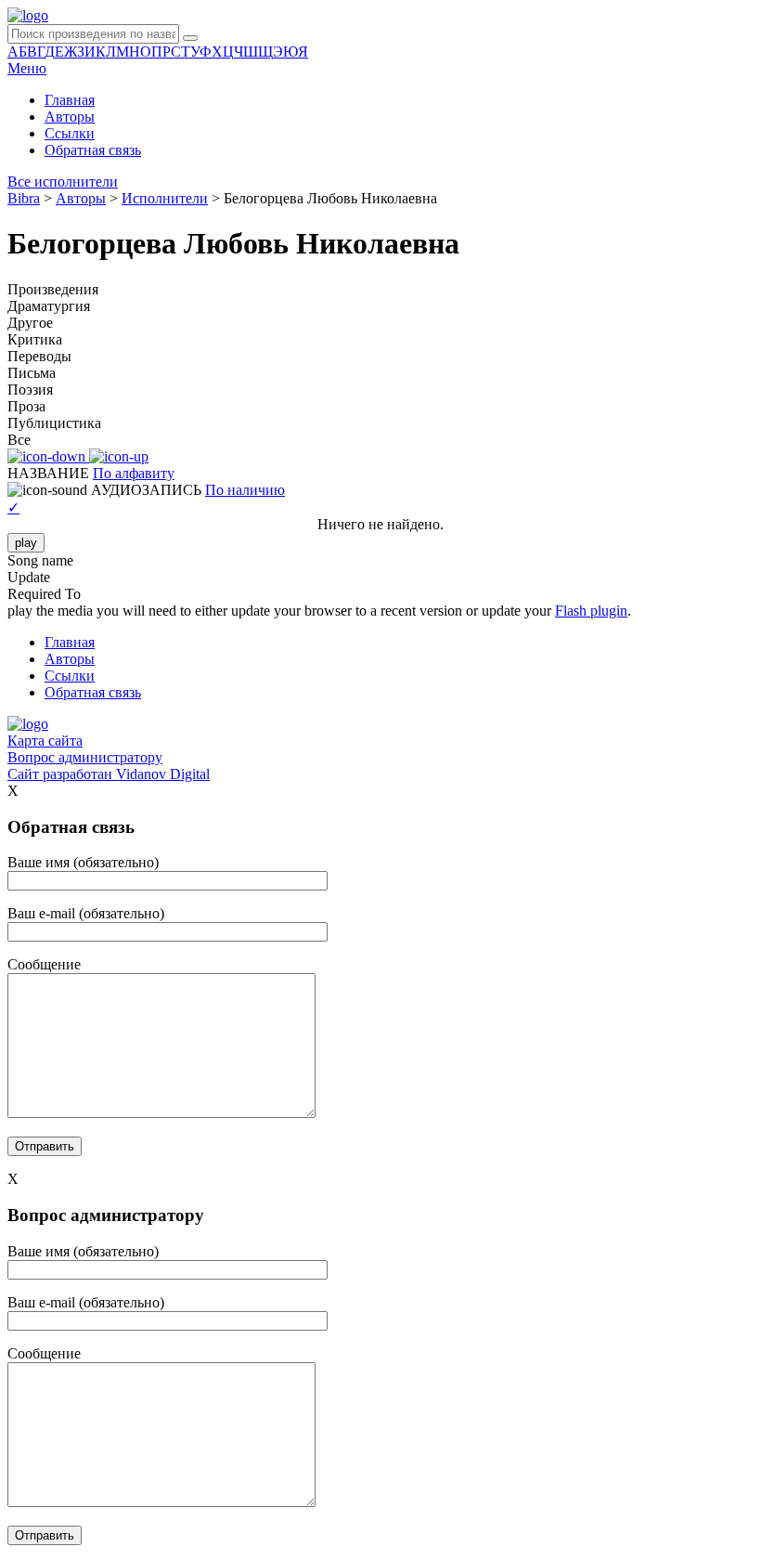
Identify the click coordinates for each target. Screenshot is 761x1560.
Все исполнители (62, 181)
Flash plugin (591, 610)
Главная (70, 100)
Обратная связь (93, 150)
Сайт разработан (108, 774)
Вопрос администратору (84, 757)
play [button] (26, 543)
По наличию (245, 490)
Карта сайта (45, 740)
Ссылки (70, 133)
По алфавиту (133, 473)
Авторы (70, 116)
